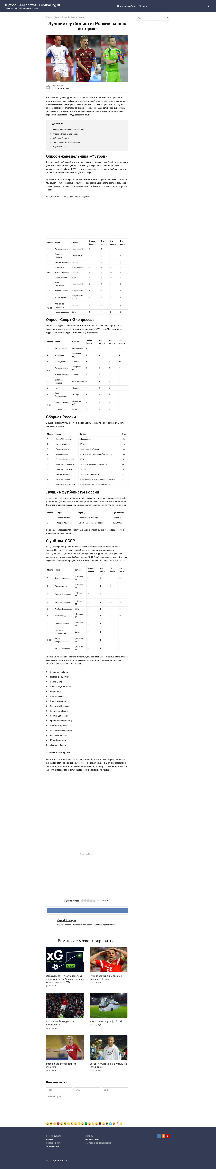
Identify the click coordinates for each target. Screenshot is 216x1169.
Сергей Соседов (66, 920)
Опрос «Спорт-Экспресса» (65, 134)
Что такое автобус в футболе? (106, 1021)
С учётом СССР (60, 146)
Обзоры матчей (52, 1146)
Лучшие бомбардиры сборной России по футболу (106, 977)
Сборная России (61, 138)
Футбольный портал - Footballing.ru (32, 5)
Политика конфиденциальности (98, 1143)
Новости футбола (126, 6)
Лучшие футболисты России (66, 142)
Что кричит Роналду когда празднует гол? (60, 1023)
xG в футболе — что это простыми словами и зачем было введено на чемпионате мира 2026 (65, 979)
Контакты (89, 1136)
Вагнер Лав (60, 409)
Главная (49, 17)
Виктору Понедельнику (61, 730)
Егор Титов (59, 267)
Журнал (143, 6)
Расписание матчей (54, 1143)
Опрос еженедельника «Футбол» (68, 129)
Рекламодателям (92, 1139)
